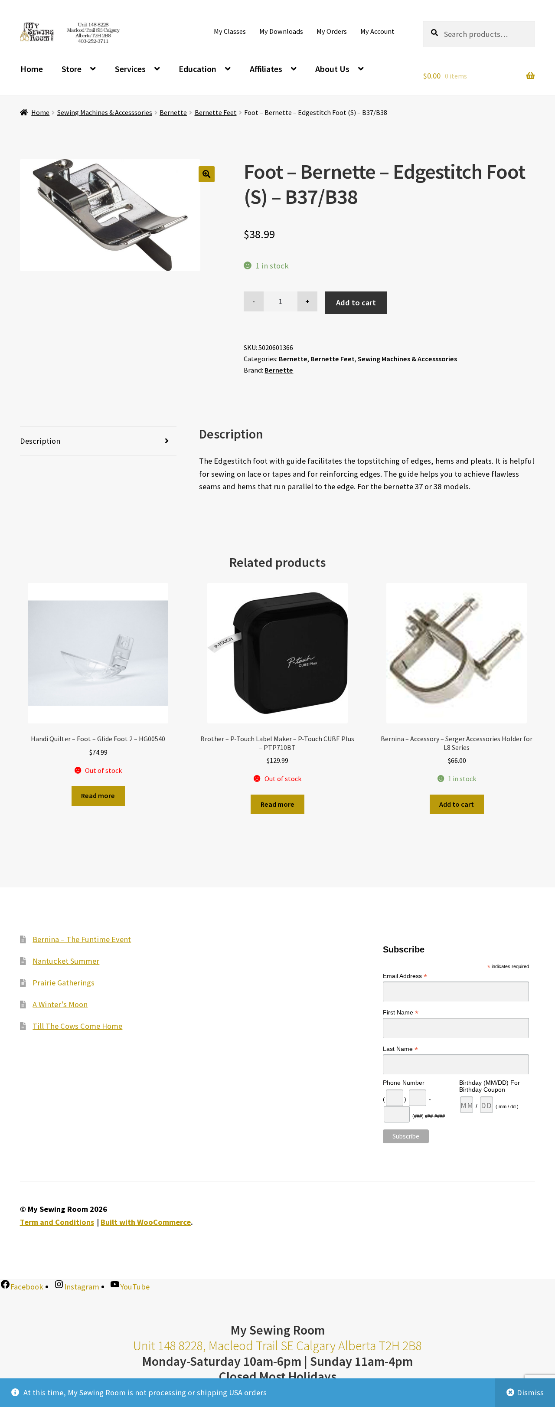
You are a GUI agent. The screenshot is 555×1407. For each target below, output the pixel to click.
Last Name (400, 1049)
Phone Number (403, 1082)
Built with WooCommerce (146, 1222)
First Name (400, 1012)
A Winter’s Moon (60, 1004)
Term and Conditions (57, 1222)
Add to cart (356, 303)
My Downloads (281, 31)
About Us (332, 68)
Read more (98, 795)
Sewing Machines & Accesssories (104, 112)
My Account (377, 31)
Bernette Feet (216, 112)
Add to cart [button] (456, 804)
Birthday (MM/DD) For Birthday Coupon (489, 1086)
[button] (207, 174)
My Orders (332, 31)
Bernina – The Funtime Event (82, 939)
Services (130, 68)
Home (31, 68)
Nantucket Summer (66, 961)
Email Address (405, 976)
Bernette (173, 112)
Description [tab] (40, 441)
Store (72, 68)
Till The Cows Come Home (77, 1026)
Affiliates (266, 68)
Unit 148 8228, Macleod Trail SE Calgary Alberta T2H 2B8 (277, 1346)
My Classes (230, 31)
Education (197, 68)
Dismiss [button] (530, 1392)
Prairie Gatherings (64, 983)
